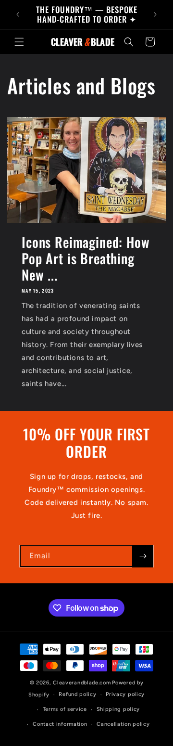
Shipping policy (118, 709)
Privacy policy (125, 694)
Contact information (60, 724)
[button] (19, 41)
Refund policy (77, 694)
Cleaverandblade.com (82, 683)
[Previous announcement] (17, 14)
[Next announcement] (155, 14)
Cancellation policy (123, 724)
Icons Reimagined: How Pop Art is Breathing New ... (86, 258)
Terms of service (65, 709)
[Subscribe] (142, 556)
